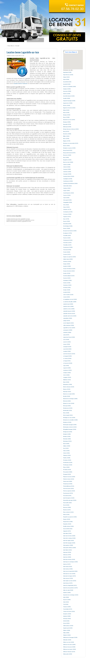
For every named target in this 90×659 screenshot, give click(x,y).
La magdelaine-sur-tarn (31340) (70, 299)
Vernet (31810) (66, 623)
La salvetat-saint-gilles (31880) (69, 301)
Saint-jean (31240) (67, 552)
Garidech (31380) (67, 266)
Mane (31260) (66, 382)
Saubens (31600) (67, 592)
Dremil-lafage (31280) (67, 226)
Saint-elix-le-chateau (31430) (69, 538)
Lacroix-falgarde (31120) (68, 323)
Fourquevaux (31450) (68, 247)
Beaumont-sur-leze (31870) (69, 119)
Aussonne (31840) (67, 91)
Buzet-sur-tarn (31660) (68, 162)
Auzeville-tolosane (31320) (69, 96)
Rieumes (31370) (67, 509)
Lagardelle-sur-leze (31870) (69, 327)
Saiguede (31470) (67, 531)
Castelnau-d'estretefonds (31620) (70, 183)
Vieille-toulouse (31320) (68, 625)
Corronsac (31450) (67, 214)
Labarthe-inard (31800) (68, 304)
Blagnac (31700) (66, 140)
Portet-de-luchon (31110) (68, 488)
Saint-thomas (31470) (67, 583)
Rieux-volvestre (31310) (68, 512)
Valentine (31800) (67, 616)
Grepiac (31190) (66, 289)
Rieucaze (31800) (67, 507)
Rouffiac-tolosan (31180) (68, 526)
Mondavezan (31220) (67, 408)
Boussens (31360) (67, 155)
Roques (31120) (66, 519)
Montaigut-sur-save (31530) (69, 417)
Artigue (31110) (66, 77)
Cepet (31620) (66, 197)
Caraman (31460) (67, 169)
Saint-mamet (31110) (67, 566)
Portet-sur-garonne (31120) (69, 490)
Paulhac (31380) (66, 457)
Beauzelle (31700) (67, 124)
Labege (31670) (66, 320)
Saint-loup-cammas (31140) (69, 559)
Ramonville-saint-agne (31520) (69, 500)
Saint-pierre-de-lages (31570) (69, 576)
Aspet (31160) (66, 79)
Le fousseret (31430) (67, 363)
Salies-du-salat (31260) (68, 590)
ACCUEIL (15, 40)
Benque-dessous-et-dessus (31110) (71, 129)
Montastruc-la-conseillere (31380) (70, 419)
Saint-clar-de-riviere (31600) (69, 535)
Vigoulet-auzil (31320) (67, 628)
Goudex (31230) (66, 273)
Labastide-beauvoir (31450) (69, 311)
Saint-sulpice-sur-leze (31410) (69, 580)
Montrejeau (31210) (67, 441)
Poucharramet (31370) (68, 493)
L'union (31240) (66, 296)
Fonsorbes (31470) (67, 242)
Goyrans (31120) (66, 278)
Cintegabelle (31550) (67, 202)
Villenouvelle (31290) (67, 654)
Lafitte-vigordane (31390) (68, 325)
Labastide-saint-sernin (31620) (69, 315)
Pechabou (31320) (67, 460)
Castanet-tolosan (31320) (68, 176)
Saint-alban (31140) (67, 533)
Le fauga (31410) (66, 360)
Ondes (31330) (66, 453)
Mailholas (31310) (67, 379)
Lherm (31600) (66, 375)
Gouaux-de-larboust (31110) (69, 268)
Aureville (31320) (66, 84)
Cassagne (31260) (67, 174)
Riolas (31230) (66, 514)
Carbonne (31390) (67, 171)
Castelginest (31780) (67, 178)
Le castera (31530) (67, 358)
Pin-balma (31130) (67, 469)
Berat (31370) (66, 131)
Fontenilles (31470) (67, 244)
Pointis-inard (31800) (67, 481)
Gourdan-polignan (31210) (68, 275)
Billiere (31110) (66, 136)
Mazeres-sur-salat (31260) (69, 393)
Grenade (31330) (67, 287)
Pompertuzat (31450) (67, 483)
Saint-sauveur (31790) (68, 578)
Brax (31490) (66, 157)
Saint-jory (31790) (67, 554)
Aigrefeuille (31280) (67, 72)
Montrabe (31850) (67, 438)
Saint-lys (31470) (66, 564)
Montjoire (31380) (67, 434)
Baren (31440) (66, 112)
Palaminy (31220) (67, 455)
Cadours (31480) (66, 164)
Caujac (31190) (66, 190)
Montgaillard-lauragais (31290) (69, 429)
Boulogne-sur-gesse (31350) (69, 148)
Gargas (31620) (66, 263)
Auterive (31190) (66, 93)
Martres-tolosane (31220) (68, 386)
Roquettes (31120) (67, 523)
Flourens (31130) (66, 237)
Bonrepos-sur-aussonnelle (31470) (70, 143)
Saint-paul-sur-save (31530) (69, 573)
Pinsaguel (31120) (67, 474)
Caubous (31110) (66, 188)
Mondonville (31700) (67, 410)
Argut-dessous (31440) (68, 74)
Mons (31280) (66, 412)
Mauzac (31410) (66, 389)
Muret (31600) (66, 443)
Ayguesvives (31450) (67, 103)
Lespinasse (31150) (67, 370)
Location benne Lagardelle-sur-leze (23, 52)
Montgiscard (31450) (67, 431)
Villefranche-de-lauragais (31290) (70, 637)
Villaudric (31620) (67, 635)
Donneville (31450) (67, 223)
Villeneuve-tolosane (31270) (69, 651)
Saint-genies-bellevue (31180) (69, 547)
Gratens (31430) (66, 282)
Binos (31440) (66, 138)
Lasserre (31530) (67, 341)
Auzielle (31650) (66, 98)
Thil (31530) (65, 604)
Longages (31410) (67, 377)
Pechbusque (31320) (67, 464)
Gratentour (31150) (67, 285)
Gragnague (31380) (67, 280)
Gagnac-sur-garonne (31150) (69, 256)
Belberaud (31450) (67, 126)
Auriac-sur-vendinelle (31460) (69, 86)
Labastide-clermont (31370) (69, 313)
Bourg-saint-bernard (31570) (69, 152)
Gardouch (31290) (67, 261)
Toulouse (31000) (67, 606)
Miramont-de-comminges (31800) (70, 398)
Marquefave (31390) (67, 384)
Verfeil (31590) (66, 620)
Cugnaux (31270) (67, 216)
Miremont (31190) (67, 401)
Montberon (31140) (67, 422)
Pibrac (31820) (66, 467)
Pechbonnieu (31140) (67, 462)
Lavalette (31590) (67, 351)
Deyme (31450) (66, 221)
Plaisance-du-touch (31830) (69, 476)
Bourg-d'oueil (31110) (67, 150)
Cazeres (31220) (66, 195)
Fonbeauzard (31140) (67, 240)
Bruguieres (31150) (67, 159)
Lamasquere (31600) (67, 330)
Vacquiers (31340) (67, 613)
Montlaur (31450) (66, 436)
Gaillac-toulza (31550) (68, 259)
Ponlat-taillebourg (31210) (68, 486)
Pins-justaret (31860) (67, 471)
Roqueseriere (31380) (68, 521)
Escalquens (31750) (67, 233)
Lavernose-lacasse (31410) (69, 353)
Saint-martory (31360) (68, 568)
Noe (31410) (66, 448)
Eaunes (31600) (66, 228)
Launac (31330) (66, 344)
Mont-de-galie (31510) (68, 415)
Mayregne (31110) (67, 391)
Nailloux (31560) (66, 445)
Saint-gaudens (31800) (68, 545)
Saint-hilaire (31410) (67, 549)
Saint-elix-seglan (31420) (68, 540)
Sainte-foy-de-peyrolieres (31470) (70, 587)
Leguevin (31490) (67, 367)
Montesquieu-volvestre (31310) (70, 427)
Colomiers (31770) (67, 209)
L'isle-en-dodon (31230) (68, 294)
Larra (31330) (66, 339)
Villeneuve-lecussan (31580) (69, 646)
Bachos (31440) (66, 105)
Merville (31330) (66, 396)
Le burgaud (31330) (67, 356)
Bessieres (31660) (67, 133)
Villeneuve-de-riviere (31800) (69, 644)
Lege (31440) (66, 365)
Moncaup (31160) (67, 405)
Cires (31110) (66, 204)
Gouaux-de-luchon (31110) (69, 270)
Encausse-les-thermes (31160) (69, 230)
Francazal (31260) (67, 249)
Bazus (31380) (66, 117)
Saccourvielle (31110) (67, 528)
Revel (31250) (66, 505)
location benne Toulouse (20, 83)
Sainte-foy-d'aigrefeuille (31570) (70, 585)
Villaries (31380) (66, 630)
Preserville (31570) (67, 495)
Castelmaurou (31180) (68, 181)
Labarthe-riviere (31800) (68, 306)
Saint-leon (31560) (67, 557)
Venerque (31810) (67, 618)
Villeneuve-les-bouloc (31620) (69, 649)
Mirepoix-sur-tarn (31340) (68, 403)
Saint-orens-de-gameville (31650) (70, 571)
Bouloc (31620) (66, 145)
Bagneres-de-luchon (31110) (69, 107)
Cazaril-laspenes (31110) (68, 192)
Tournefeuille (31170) (67, 609)
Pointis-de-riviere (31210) (68, 479)
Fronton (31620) (66, 252)
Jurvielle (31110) (66, 292)
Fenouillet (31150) (67, 235)
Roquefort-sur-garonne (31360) (70, 516)
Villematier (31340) (67, 639)
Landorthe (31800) (67, 332)
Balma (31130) (66, 110)
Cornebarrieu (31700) (67, 211)
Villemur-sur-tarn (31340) (68, 642)
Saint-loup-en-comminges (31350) (70, 561)
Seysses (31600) (67, 599)
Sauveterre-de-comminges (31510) (70, 594)
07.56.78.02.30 (72, 9)
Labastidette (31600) (67, 318)
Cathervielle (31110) (67, 185)
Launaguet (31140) (67, 346)
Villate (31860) (66, 632)
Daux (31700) (66, 218)
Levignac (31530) (67, 372)
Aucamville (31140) (67, 81)
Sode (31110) (66, 602)
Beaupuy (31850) (67, 122)
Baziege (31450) (66, 114)
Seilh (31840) (66, 597)
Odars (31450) (66, 450)
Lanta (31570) (66, 334)
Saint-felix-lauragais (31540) (69, 542)
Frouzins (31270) (67, 254)
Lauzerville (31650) (67, 349)
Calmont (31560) (66, 166)
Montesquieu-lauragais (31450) (69, 424)
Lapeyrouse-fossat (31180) (69, 337)
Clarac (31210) (66, 207)
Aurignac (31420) (67, 88)
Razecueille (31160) (67, 502)
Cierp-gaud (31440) (67, 200)
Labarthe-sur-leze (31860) (68, 308)
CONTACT (35, 40)
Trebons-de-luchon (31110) (69, 611)
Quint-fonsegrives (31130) (68, 497)
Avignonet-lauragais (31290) (69, 100)
